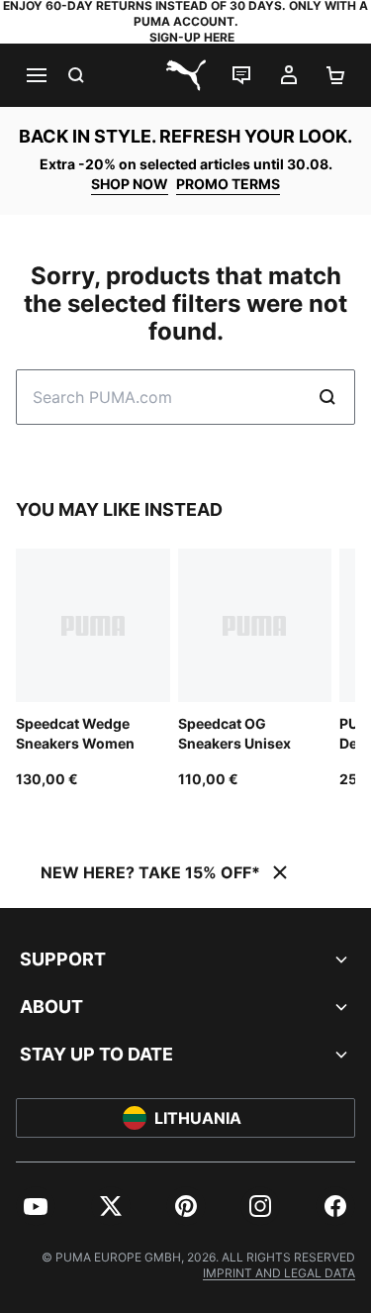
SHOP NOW (129, 183)
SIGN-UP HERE (191, 37)
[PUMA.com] (186, 75)
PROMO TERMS (228, 183)
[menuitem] (35, 1206)
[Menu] (35, 75)
